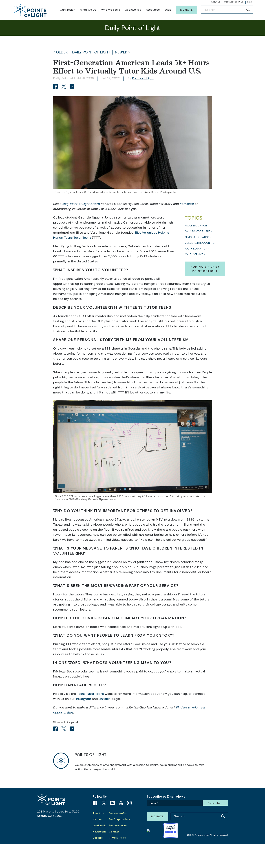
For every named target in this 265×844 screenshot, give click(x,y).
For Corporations (119, 819)
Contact (114, 831)
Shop (167, 10)
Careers (98, 837)
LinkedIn (105, 699)
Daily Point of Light (91, 52)
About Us (215, 1)
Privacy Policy (117, 837)
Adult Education (196, 225)
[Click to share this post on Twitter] (64, 87)
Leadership (99, 825)
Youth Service (194, 254)
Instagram (83, 699)
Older (62, 52)
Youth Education (196, 248)
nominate (187, 204)
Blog (249, 1)
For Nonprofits (118, 813)
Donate (186, 9)
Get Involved (133, 10)
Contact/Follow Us (233, 1)
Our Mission (67, 10)
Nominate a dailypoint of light (205, 269)
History (97, 819)
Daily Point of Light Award (81, 204)
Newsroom (99, 831)
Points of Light (143, 78)
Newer (121, 52)
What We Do (88, 10)
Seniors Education (197, 237)
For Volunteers (118, 825)
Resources (153, 10)
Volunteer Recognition (200, 242)
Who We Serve (110, 10)
